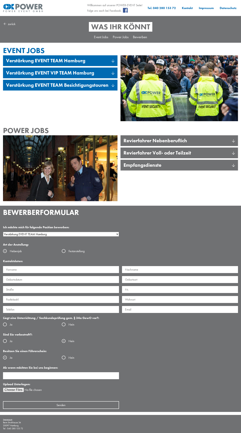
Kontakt (187, 8)
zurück (11, 24)
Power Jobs (121, 37)
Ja (11, 324)
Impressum (206, 8)
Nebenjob (16, 251)
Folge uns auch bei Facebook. (104, 11)
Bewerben (140, 37)
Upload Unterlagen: (16, 384)
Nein (71, 324)
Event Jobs (101, 37)
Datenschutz (228, 8)
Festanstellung (77, 251)
